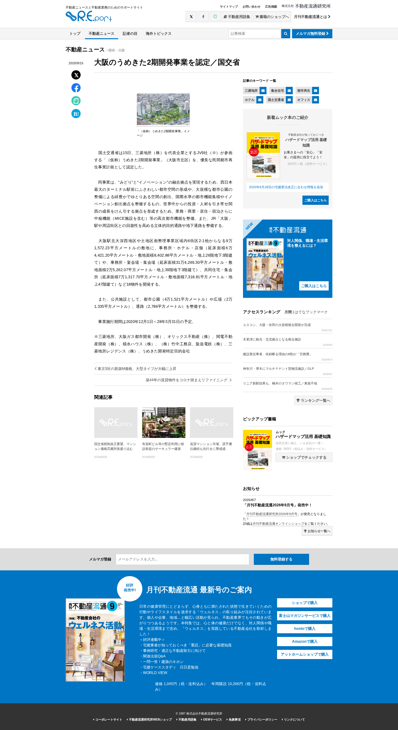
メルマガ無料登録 (311, 33)
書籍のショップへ (274, 17)
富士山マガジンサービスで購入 (305, 616)
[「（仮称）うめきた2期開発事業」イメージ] (163, 124)
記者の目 (130, 33)
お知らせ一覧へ (318, 531)
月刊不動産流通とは (311, 17)
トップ (74, 33)
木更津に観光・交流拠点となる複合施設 (287, 341)
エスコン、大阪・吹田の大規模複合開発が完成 (287, 327)
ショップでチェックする (306, 457)
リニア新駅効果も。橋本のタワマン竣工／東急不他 (287, 385)
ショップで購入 (305, 603)
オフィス (303, 100)
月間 (288, 312)
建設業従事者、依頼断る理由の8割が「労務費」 (287, 356)
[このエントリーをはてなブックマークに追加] (76, 112)
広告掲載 (271, 6)
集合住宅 (277, 90)
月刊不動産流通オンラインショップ (278, 523)
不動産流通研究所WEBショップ (150, 719)
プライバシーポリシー (261, 719)
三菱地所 (251, 90)
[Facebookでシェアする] (76, 88)
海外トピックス (159, 33)
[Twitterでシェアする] (76, 74)
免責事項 (234, 719)
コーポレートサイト (108, 719)
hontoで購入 (305, 628)
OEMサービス (212, 719)
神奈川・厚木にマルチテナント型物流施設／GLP (287, 371)
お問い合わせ (251, 6)
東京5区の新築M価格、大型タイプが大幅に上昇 (136, 369)
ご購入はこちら (315, 200)
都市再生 (303, 90)
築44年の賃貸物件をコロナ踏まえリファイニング (187, 380)
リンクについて (294, 719)
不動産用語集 (238, 17)
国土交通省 (276, 100)
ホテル (250, 100)
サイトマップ (229, 6)
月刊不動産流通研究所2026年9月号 (271, 514)
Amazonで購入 (305, 641)
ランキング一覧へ (315, 400)
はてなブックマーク (311, 312)
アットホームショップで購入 (305, 654)
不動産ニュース (101, 33)
